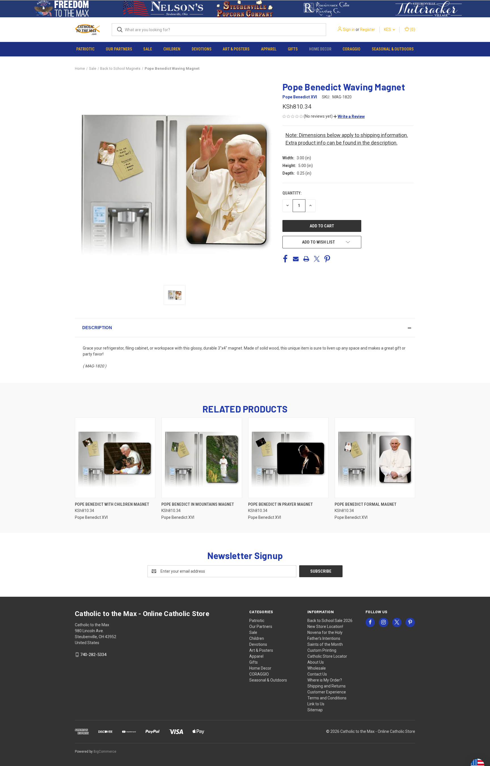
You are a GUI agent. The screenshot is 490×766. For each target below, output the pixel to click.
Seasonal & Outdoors (393, 49)
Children (171, 49)
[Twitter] (317, 259)
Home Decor (320, 49)
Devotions (202, 49)
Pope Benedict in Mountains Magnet (197, 504)
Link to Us (315, 704)
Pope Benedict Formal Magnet (365, 504)
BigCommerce (105, 752)
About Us (315, 662)
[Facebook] (285, 259)
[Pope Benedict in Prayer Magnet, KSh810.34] (288, 457)
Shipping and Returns (326, 686)
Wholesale (316, 668)
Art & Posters (236, 49)
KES (388, 29)
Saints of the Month (325, 644)
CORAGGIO (351, 49)
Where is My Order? (324, 680)
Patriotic (85, 49)
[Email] (296, 259)
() (412, 29)
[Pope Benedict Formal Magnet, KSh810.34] (375, 457)
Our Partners (119, 49)
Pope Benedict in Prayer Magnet (280, 504)
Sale (147, 49)
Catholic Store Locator (327, 656)
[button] (61, 8)
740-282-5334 (93, 654)
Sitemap (315, 710)
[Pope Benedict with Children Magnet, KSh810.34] (115, 457)
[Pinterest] (327, 259)
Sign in (349, 29)
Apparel (268, 49)
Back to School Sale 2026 (329, 620)
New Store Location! (325, 626)
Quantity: (291, 193)
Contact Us (317, 674)
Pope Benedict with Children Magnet (112, 504)
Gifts (293, 49)
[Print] (306, 259)
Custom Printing (321, 650)
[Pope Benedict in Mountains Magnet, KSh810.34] (201, 457)
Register (367, 29)
